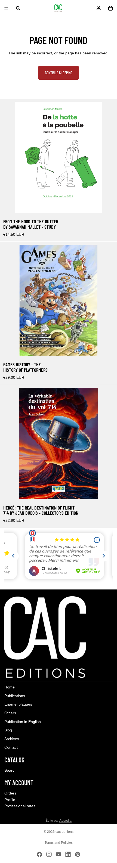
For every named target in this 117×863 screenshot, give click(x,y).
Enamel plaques (18, 704)
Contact (11, 747)
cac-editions (64, 832)
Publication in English (22, 721)
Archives (11, 739)
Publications (14, 696)
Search (10, 770)
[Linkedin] (68, 854)
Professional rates (19, 806)
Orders (10, 793)
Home (9, 687)
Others (10, 713)
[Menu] (6, 8)
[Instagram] (49, 854)
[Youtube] (58, 854)
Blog (8, 730)
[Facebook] (39, 854)
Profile (9, 799)
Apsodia (65, 820)
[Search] (18, 8)
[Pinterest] (77, 854)
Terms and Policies (59, 843)
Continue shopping (58, 72)
